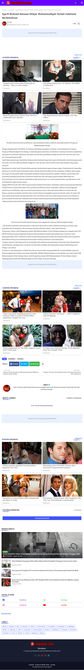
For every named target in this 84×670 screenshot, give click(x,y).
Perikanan (64, 630)
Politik (20, 633)
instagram (23, 605)
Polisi (13, 633)
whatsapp (64, 600)
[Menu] (3, 3)
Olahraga (12, 630)
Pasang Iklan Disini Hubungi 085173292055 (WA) (42, 33)
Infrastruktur (41, 626)
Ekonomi (25, 626)
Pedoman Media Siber (42, 665)
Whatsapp (36, 364)
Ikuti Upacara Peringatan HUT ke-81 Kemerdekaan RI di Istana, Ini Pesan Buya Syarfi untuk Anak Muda (45, 570)
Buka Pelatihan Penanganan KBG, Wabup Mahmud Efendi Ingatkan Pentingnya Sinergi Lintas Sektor (44, 561)
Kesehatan (61, 626)
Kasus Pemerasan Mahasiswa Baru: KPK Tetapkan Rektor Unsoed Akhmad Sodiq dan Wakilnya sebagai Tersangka (45, 581)
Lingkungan (70, 626)
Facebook (15, 364)
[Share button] (42, 364)
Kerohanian (51, 626)
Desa (17, 626)
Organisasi (27, 630)
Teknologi (34, 633)
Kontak (53, 665)
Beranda (4, 10)
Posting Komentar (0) (42, 518)
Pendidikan (12, 359)
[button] (77, 3)
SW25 (45, 385)
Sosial (27, 633)
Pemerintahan (37, 630)
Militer (5, 630)
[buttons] (35, 655)
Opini (19, 630)
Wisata (42, 633)
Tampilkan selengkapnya (73, 398)
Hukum (32, 626)
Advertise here (78, 55)
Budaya (11, 626)
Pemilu (47, 630)
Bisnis (4, 626)
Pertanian (6, 633)
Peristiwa (11, 10)
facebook (23, 600)
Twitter (25, 364)
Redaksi (31, 665)
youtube (64, 605)
